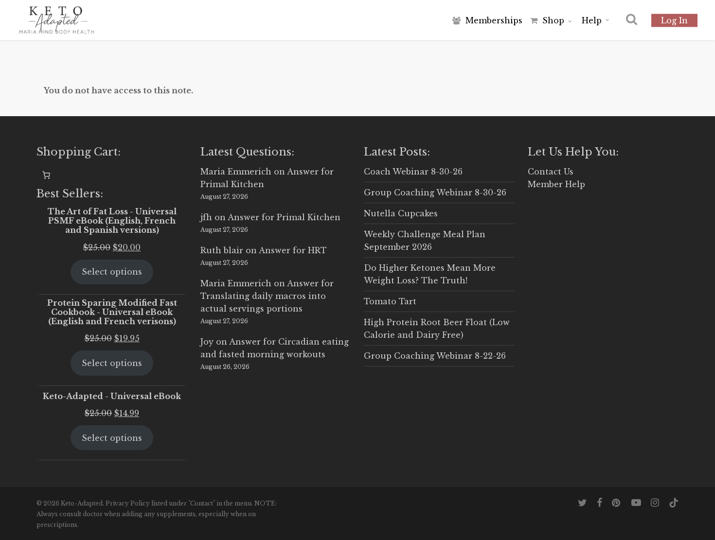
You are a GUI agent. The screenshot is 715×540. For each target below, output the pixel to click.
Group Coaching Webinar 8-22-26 (435, 356)
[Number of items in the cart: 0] (46, 175)
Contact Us (550, 171)
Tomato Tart (390, 301)
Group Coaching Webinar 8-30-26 (435, 192)
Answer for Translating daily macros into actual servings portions (267, 296)
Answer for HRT (293, 250)
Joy (207, 342)
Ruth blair (221, 250)
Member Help (556, 184)
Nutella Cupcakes (401, 213)
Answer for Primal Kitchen (284, 217)
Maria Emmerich (235, 171)
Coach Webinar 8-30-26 (413, 171)
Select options (112, 272)
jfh (206, 217)
